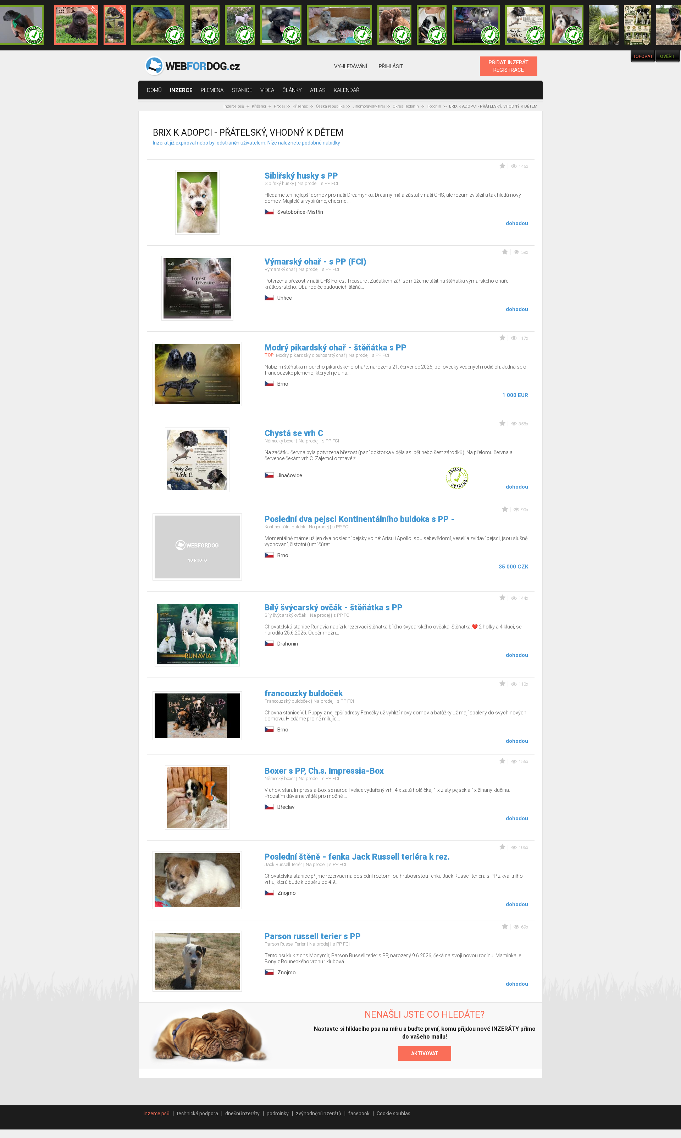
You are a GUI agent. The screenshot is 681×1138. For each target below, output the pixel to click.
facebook (359, 1113)
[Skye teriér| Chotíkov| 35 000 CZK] (280, 25)
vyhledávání (350, 66)
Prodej (279, 106)
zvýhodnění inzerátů (318, 1113)
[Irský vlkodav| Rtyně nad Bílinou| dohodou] (339, 25)
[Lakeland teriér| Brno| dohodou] (157, 25)
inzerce (181, 90)
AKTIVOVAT (424, 1053)
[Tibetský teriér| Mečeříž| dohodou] (432, 25)
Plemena (212, 90)
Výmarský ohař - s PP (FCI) (315, 262)
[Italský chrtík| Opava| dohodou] (240, 25)
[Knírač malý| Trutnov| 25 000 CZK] (115, 25)
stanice (242, 90)
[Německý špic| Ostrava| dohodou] (76, 25)
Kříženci (259, 106)
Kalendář (347, 90)
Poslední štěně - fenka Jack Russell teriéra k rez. (357, 857)
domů (154, 90)
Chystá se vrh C (294, 433)
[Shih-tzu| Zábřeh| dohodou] (566, 25)
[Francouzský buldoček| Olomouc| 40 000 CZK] (205, 25)
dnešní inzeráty (242, 1113)
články (292, 90)
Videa (267, 90)
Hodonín (434, 106)
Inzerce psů (233, 106)
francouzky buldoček (304, 693)
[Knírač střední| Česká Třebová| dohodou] (476, 25)
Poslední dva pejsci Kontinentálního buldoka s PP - (360, 519)
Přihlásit (391, 66)
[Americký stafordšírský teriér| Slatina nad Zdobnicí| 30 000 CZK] (604, 25)
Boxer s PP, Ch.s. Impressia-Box (324, 771)
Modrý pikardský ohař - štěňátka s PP (335, 348)
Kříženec (300, 106)
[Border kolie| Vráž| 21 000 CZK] (637, 25)
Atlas (318, 90)
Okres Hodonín (406, 106)
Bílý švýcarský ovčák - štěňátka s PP (334, 607)
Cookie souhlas (393, 1113)
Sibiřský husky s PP (301, 176)
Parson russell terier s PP (313, 936)
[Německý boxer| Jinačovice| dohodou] (525, 25)
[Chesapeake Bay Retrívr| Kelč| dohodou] (394, 25)
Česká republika (330, 106)
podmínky (278, 1113)
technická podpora (197, 1113)
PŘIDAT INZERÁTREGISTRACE (508, 66)
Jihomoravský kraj (369, 106)
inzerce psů (157, 1113)
